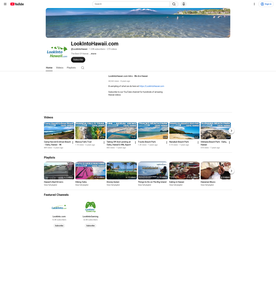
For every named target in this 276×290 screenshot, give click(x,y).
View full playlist (50, 185)
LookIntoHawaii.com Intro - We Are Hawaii (128, 76)
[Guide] (5, 4)
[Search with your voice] (184, 4)
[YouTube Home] (17, 4)
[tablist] (138, 67)
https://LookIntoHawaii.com (151, 86)
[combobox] (132, 4)
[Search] (174, 4)
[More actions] (73, 142)
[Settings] (254, 4)
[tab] (49, 67)
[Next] (231, 131)
